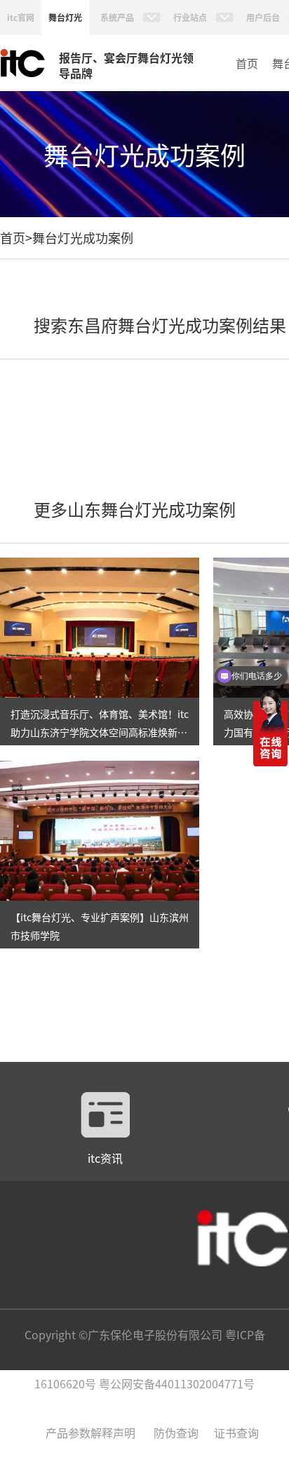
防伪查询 (176, 1432)
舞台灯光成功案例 (82, 237)
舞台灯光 (65, 17)
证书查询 (236, 1432)
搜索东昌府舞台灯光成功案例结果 (160, 324)
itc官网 (20, 17)
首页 (247, 63)
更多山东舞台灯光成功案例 (135, 509)
